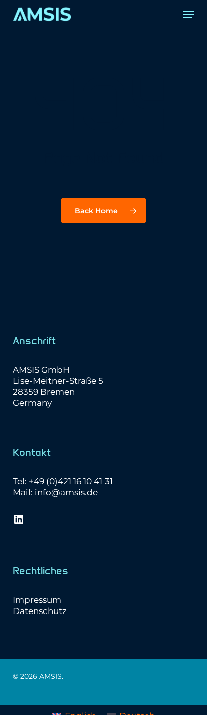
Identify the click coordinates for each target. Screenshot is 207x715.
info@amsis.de (66, 492)
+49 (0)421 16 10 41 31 (71, 481)
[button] (188, 14)
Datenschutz (40, 611)
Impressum (37, 600)
